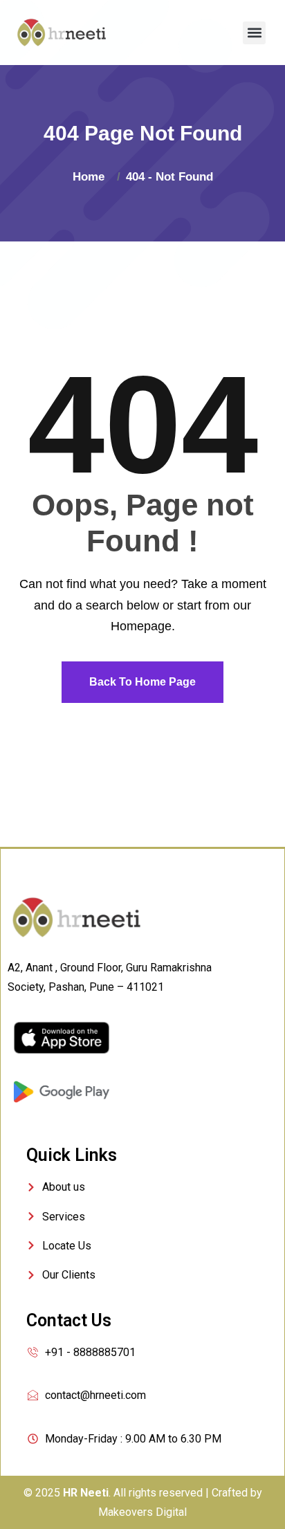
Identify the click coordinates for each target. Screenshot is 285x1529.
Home (92, 176)
